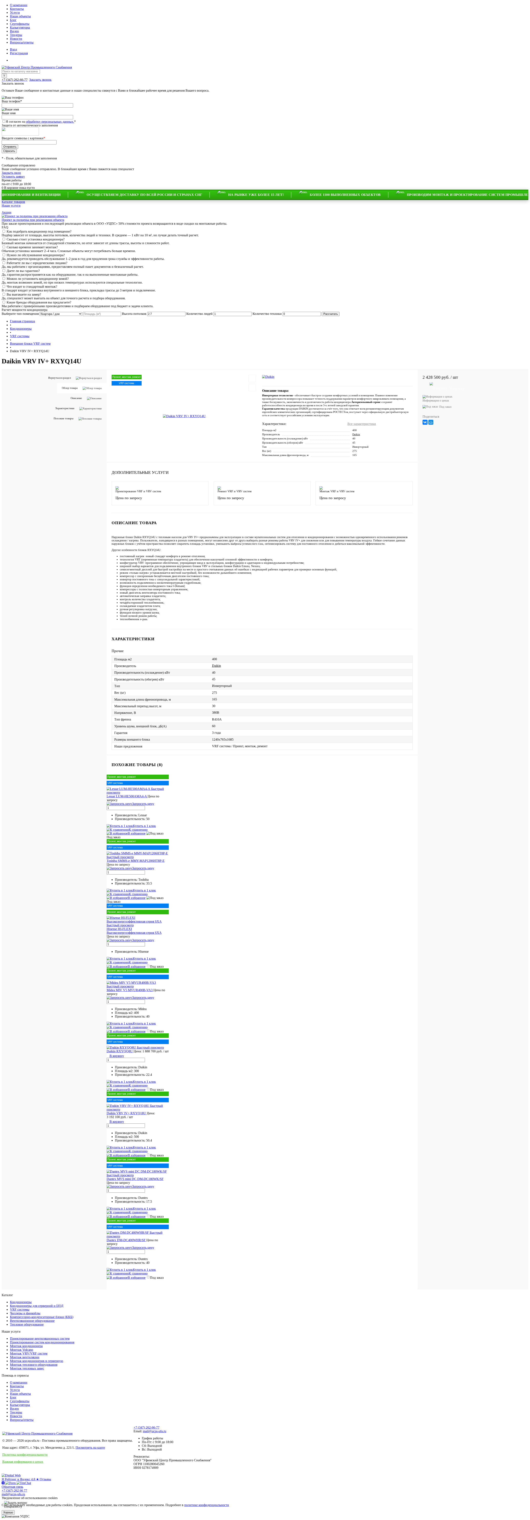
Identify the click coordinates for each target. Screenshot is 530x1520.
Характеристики (64, 408)
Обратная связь (12, 1486)
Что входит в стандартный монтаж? (32, 286)
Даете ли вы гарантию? (23, 271)
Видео (14, 31)
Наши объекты (20, 16)
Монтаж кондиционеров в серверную (36, 1361)
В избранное (137, 833)
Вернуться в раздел (59, 377)
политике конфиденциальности (206, 1505)
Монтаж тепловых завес (27, 1368)
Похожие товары (63, 418)
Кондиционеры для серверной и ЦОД (36, 1306)
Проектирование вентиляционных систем (40, 1338)
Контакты (17, 9)
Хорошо (8, 1512)
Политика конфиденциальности (25, 1454)
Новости (16, 38)
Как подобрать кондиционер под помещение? (39, 231)
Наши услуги (11, 205)
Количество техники (267, 313)
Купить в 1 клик (144, 826)
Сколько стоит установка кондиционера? (36, 239)
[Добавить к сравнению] (252, 387)
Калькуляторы (20, 27)
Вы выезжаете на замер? (24, 294)
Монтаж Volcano (21, 1349)
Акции (6, 212)
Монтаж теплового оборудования (33, 1364)
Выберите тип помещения (20, 313)
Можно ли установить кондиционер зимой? (38, 278)
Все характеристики (361, 424)
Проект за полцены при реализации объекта (33, 220)
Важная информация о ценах (22, 1461)
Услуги (15, 12)
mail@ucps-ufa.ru (154, 1431)
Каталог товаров (13, 202)
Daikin (356, 434)
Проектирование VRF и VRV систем (138, 491)
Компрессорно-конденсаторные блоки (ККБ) (41, 1317)
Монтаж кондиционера (26, 1346)
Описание (76, 398)
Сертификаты (19, 23)
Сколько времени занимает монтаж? (32, 247)
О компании (18, 5)
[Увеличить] (184, 416)
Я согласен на (41, 121)
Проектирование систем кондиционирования (42, 1342)
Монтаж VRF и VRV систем (336, 491)
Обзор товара (70, 387)
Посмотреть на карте (90, 1447)
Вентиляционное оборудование (32, 1320)
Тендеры (16, 35)
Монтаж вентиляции (24, 1357)
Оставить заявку (13, 176)
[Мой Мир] (430, 422)
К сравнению (138, 829)
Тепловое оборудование (27, 1324)
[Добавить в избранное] (252, 378)
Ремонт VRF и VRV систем (235, 491)
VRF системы (19, 1309)
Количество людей (199, 313)
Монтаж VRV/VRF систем (28, 1353)
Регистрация (19, 53)
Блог (13, 20)
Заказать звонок (40, 79)
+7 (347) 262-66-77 (146, 1427)
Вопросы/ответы (22, 42)
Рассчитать (330, 313)
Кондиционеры (21, 1302)
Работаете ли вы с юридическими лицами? (37, 263)
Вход (13, 49)
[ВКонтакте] (425, 422)
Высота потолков (134, 313)
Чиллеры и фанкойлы (25, 1313)
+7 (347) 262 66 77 (14, 1490)
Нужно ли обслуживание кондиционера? (36, 255)
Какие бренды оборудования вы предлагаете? (39, 302)
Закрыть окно (11, 173)
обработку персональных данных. (50, 121)
